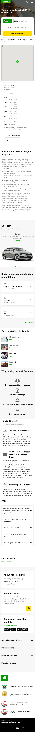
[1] (16, 266)
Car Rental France (11, 40)
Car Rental (3, 40)
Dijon (20, 39)
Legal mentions (6, 722)
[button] (17, 61)
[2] (19, 266)
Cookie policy (16, 722)
